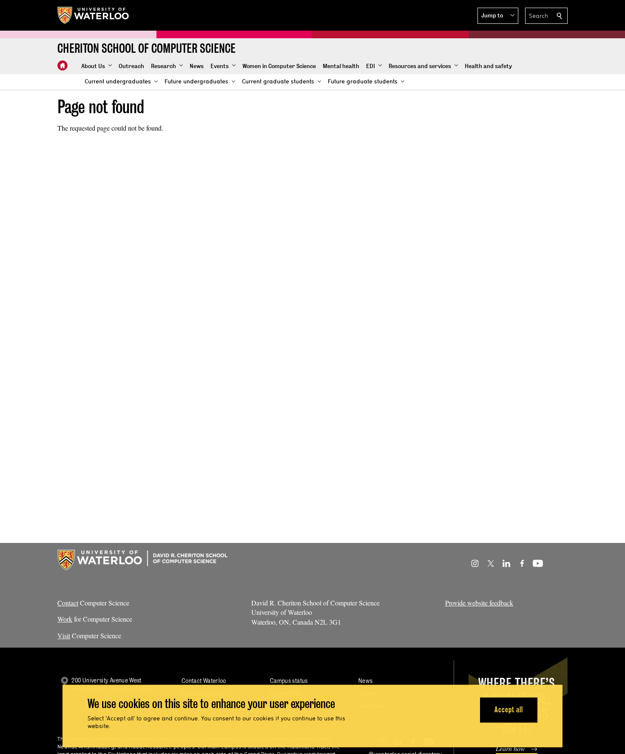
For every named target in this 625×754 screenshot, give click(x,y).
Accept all (508, 709)
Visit (63, 635)
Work (64, 618)
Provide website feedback (479, 602)
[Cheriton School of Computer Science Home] (62, 65)
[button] (498, 15)
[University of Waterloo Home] (93, 15)
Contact (67, 602)
